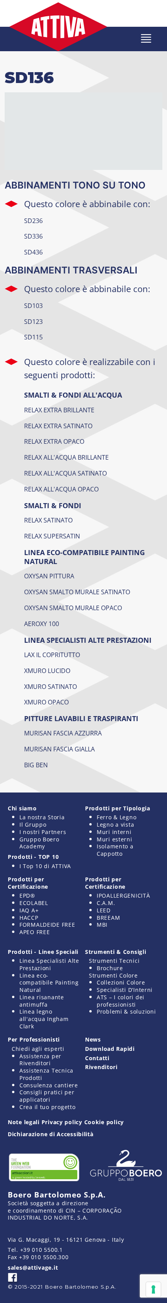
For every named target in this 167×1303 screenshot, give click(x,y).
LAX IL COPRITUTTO (52, 655)
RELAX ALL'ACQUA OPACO (61, 489)
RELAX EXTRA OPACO (54, 441)
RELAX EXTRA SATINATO (58, 426)
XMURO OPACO (46, 702)
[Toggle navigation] (146, 38)
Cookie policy (104, 1122)
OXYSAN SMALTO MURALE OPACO (73, 608)
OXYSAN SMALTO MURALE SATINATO (77, 592)
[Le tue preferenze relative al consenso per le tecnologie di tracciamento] (153, 1289)
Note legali (24, 1122)
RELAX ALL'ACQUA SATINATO (65, 473)
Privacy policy (62, 1122)
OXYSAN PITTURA (49, 576)
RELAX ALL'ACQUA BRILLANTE (66, 457)
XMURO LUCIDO (47, 670)
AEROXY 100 (41, 623)
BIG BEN (36, 765)
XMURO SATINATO (50, 686)
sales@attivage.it (33, 1267)
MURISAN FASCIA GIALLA (59, 749)
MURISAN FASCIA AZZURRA (63, 733)
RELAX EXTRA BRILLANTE (59, 410)
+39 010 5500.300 (44, 1257)
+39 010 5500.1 (41, 1249)
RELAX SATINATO (48, 520)
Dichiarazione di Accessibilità (51, 1134)
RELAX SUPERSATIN (52, 536)
